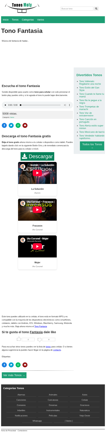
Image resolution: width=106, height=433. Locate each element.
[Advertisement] (37, 62)
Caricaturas (53, 400)
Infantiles (21, 410)
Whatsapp (37, 421)
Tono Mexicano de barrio (91, 132)
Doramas (53, 405)
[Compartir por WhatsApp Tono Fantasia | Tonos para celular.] (18, 125)
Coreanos (21, 405)
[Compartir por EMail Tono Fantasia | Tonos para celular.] (24, 125)
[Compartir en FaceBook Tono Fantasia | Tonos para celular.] (4, 125)
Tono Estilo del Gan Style (89, 88)
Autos (84, 394)
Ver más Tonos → (14, 375)
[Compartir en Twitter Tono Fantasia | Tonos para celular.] (11, 125)
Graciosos (84, 405)
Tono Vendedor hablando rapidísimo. (91, 136)
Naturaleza (85, 410)
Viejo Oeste (85, 415)
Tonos (15, 19)
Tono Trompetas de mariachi (89, 107)
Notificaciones (21, 415)
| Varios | (69, 421)
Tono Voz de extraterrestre (86, 114)
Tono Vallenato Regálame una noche (90, 82)
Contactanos (22, 431)
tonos (48, 346)
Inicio (6, 19)
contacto (57, 350)
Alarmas (21, 394)
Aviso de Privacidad (8, 431)
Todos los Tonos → (92, 146)
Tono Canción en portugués (87, 120)
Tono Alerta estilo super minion (91, 126)
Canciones (21, 400)
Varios (40, 19)
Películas (53, 415)
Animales (53, 394)
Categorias (28, 19)
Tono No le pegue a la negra (90, 101)
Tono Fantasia (40, 326)
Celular (85, 400)
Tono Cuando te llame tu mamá (91, 95)
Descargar (40, 156)
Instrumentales (53, 410)
